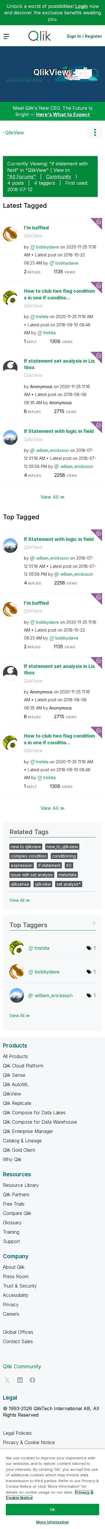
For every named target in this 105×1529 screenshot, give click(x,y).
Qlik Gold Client (19, 1150)
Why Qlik (12, 1159)
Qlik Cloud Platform (23, 1066)
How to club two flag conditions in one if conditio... (59, 294)
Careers (11, 1314)
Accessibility (16, 1295)
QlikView (51, 72)
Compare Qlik (17, 1213)
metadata (67, 874)
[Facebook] (32, 1380)
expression (21, 865)
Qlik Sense (14, 1075)
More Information (52, 1522)
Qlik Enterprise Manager (28, 1131)
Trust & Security (20, 1286)
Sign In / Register (84, 36)
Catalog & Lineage (22, 1141)
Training (11, 1232)
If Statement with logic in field (59, 431)
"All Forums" (21, 176)
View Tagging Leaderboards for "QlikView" (52, 923)
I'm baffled (36, 228)
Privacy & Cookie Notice (29, 1442)
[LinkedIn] (19, 1380)
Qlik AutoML (16, 1084)
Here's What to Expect (63, 114)
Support (11, 1241)
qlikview (43, 884)
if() (69, 865)
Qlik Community (22, 1366)
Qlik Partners (16, 1194)
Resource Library (21, 1185)
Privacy (11, 1304)
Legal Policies (17, 1433)
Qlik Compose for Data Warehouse (40, 1122)
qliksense (20, 884)
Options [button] (95, 132)
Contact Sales (18, 1341)
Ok (52, 1509)
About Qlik (13, 1267)
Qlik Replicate (17, 1103)
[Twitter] (7, 1380)
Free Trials (13, 1204)
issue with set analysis (32, 874)
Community (58, 176)
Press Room (16, 1276)
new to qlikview (26, 846)
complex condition (28, 855)
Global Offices (18, 1332)
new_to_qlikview (62, 846)
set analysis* (69, 884)
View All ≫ (53, 497)
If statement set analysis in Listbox (59, 364)
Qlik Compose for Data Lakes (34, 1112)
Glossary (12, 1222)
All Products (15, 1056)
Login (81, 6)
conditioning (64, 855)
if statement (49, 865)
